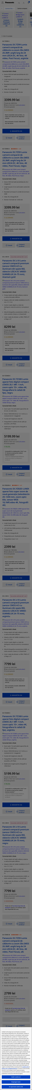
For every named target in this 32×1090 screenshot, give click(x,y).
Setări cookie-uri (16, 1077)
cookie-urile (25, 1067)
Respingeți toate (15, 1082)
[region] (16, 1058)
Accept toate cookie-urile (16, 1087)
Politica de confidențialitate (9, 1068)
